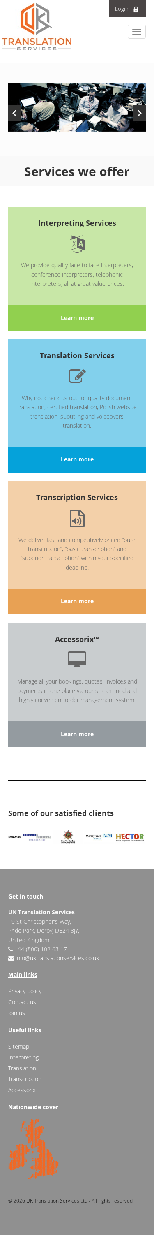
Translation (22, 1068)
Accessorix (22, 1090)
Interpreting (23, 1057)
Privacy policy (24, 991)
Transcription (24, 1079)
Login (122, 8)
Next (139, 113)
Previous (14, 113)
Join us (16, 1013)
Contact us (22, 1002)
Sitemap (18, 1046)
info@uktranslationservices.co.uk (57, 958)
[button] (137, 32)
